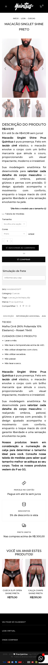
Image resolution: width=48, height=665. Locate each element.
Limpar (31, 234)
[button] (5, 68)
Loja (23, 18)
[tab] (8, 316)
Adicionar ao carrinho (21, 248)
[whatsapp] (29, 306)
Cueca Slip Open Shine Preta (12, 592)
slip (28, 297)
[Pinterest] (23, 306)
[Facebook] (20, 306)
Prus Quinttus (16, 302)
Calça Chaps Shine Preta (35, 592)
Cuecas (31, 18)
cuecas (11, 297)
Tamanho (7, 219)
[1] (40, 660)
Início (16, 18)
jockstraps (21, 297)
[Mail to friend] (26, 306)
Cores (5, 229)
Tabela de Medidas (14, 214)
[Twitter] (17, 306)
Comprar (25, 259)
